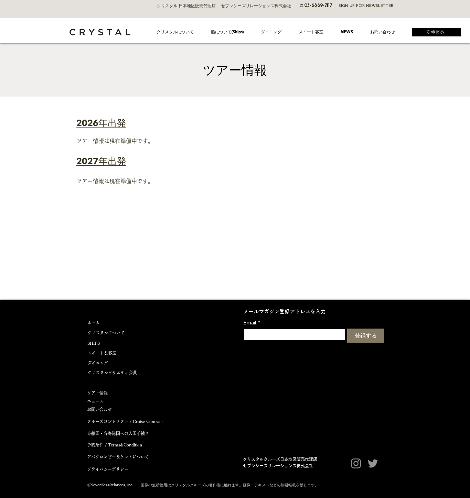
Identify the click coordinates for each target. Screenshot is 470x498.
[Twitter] (373, 463)
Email (251, 322)
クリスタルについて (106, 333)
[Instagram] (356, 463)
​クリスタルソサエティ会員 (112, 372)
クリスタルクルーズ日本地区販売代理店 (280, 459)
